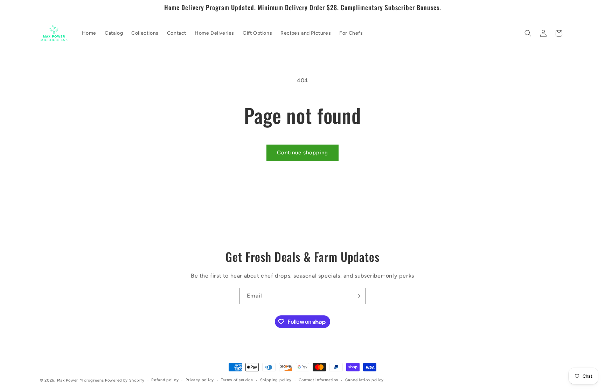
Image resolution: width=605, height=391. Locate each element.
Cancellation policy (364, 380)
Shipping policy (276, 380)
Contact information (318, 380)
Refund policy (165, 380)
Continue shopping (302, 152)
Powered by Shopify (125, 380)
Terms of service (237, 380)
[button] (528, 33)
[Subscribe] (357, 296)
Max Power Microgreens (80, 380)
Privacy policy (200, 380)
